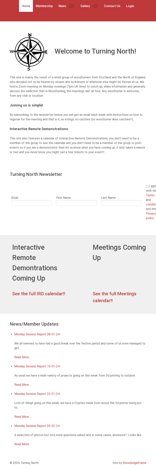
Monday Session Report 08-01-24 (37, 334)
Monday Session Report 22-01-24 (37, 394)
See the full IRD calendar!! (38, 293)
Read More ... (22, 357)
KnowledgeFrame (134, 463)
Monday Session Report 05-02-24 (37, 426)
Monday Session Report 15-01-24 (37, 366)
